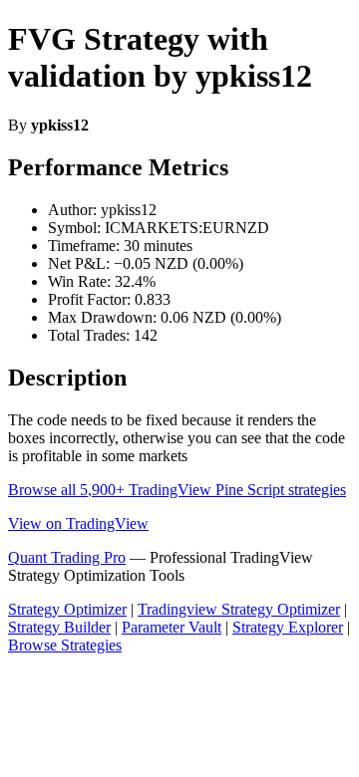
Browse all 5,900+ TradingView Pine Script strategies (177, 489)
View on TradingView (78, 523)
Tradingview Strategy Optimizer (239, 609)
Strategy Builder (59, 627)
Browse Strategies (65, 645)
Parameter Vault (171, 627)
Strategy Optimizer (67, 609)
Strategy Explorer (287, 627)
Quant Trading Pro (67, 557)
